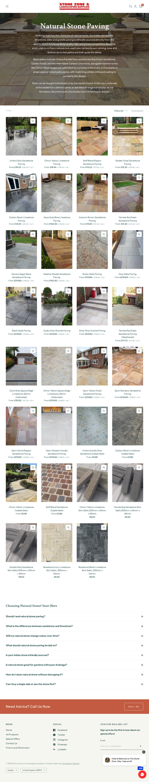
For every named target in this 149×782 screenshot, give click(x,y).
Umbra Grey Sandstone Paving (21, 162)
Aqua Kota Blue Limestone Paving (57, 219)
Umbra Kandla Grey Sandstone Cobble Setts (92, 452)
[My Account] (135, 6)
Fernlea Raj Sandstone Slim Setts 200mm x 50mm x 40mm (127, 510)
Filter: (9, 110)
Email (102, 740)
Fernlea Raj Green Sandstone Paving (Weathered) (128, 333)
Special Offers (13, 738)
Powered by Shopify (71, 763)
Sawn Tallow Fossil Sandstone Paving (92, 392)
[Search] (130, 6)
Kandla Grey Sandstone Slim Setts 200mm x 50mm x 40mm (21, 570)
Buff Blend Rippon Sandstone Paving (92, 162)
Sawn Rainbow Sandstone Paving (128, 392)
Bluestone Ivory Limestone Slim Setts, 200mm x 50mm (56, 570)
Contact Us (11, 743)
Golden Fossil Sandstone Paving (127, 162)
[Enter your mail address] (140, 746)
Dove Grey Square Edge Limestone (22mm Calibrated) (21, 394)
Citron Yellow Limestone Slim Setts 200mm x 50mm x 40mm (92, 510)
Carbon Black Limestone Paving (21, 219)
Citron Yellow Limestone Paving (56, 162)
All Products (12, 734)
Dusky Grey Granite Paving (56, 330)
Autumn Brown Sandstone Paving (92, 219)
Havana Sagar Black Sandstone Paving (21, 276)
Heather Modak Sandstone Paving (56, 276)
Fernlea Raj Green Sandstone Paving (128, 219)
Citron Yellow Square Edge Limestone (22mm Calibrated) (56, 394)
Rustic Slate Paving (92, 274)
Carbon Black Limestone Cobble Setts (127, 452)
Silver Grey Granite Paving (92, 330)
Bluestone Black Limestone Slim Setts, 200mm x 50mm (92, 570)
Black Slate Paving (21, 330)
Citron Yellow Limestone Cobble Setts (21, 509)
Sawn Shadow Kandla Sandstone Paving (57, 452)
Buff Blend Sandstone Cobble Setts (57, 509)
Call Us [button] (133, 706)
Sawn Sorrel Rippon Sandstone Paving (21, 452)
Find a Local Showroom (17, 747)
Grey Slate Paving (127, 274)
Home (9, 730)
